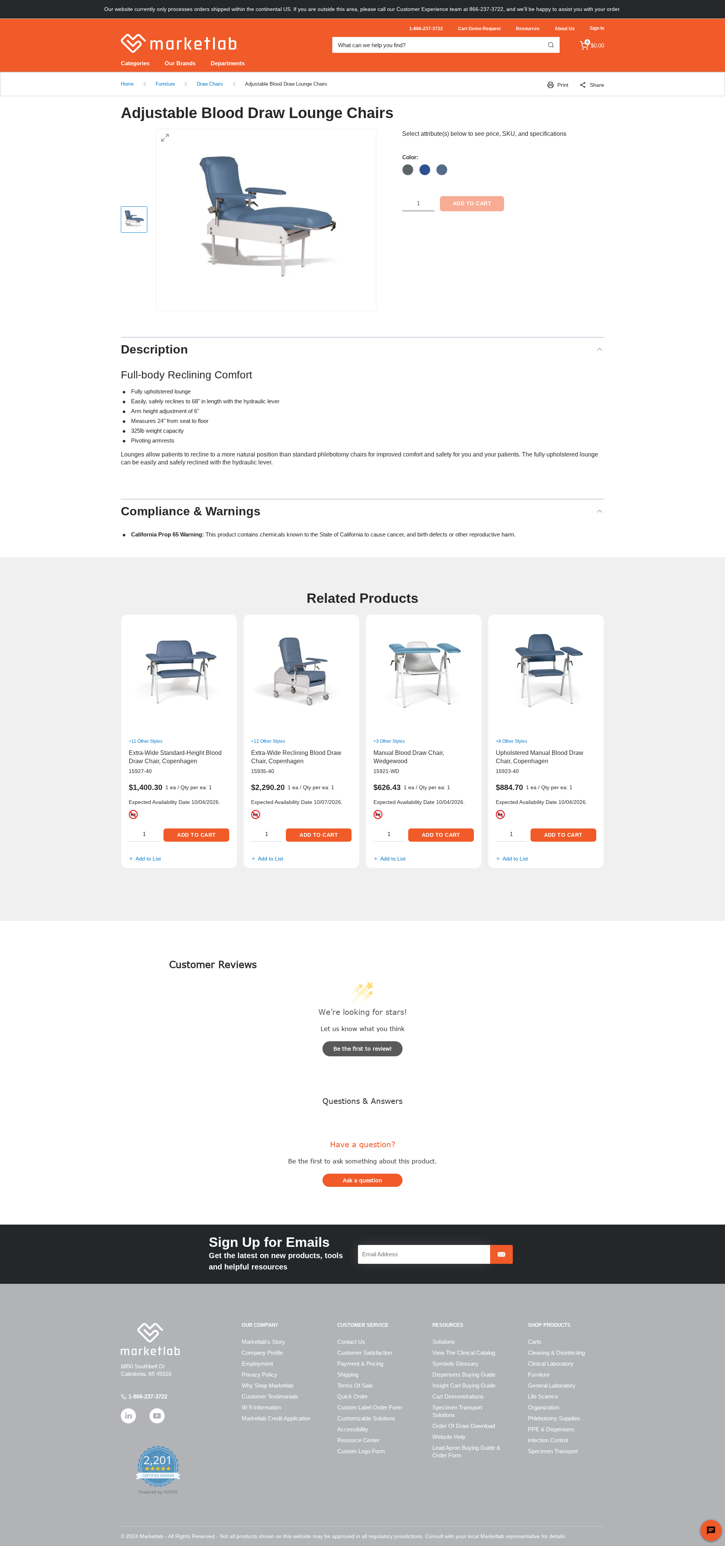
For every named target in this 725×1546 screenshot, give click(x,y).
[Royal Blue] (424, 169)
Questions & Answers (362, 1100)
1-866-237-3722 (147, 1396)
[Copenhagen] (441, 169)
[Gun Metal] (407, 169)
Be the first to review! (362, 1048)
